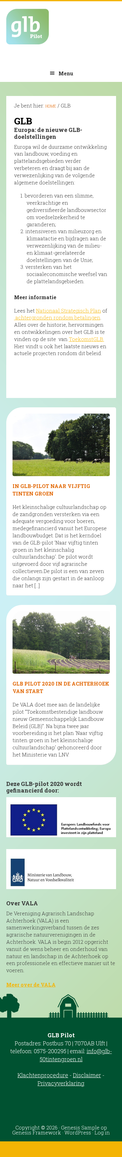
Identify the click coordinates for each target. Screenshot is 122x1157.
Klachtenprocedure (43, 1075)
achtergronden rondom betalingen (57, 317)
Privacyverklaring (61, 1083)
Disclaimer (87, 1075)
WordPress (77, 1132)
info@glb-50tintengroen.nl (76, 1055)
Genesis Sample (80, 1127)
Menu (65, 73)
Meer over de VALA (31, 984)
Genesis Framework (36, 1132)
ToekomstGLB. (86, 339)
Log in (102, 1132)
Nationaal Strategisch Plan (68, 310)
